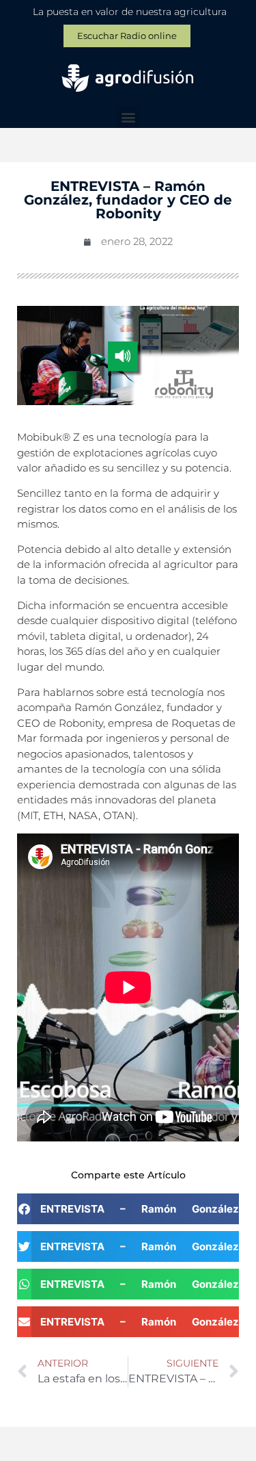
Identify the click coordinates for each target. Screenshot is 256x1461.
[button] (128, 116)
